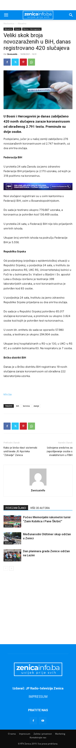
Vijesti (17, 29)
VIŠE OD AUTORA (40, 508)
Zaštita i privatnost (43, 733)
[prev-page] (6, 568)
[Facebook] (7, 62)
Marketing (60, 733)
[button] (6, 15)
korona (26, 406)
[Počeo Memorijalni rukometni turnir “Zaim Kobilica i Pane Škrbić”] (12, 521)
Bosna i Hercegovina (31, 29)
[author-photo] (38, 485)
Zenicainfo (12, 54)
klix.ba (7, 394)
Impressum (24, 733)
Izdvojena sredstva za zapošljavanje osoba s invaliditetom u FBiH (59, 451)
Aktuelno (22, 23)
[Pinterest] (23, 62)
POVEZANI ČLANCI (16, 508)
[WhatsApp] (31, 62)
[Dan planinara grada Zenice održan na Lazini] (12, 555)
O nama (12, 733)
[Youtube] (42, 720)
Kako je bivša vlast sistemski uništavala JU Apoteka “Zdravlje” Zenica (20, 451)
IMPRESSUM (38, 696)
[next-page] (11, 568)
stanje (36, 406)
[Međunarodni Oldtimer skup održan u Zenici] (12, 538)
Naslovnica (9, 23)
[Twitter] (15, 62)
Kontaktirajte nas (38, 737)
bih (17, 406)
